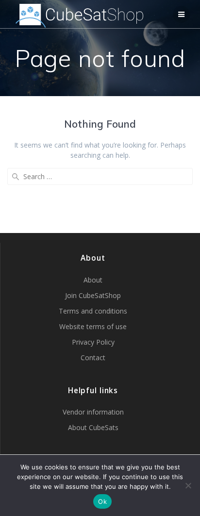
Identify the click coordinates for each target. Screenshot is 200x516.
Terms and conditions (93, 311)
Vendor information (93, 411)
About (92, 279)
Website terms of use (93, 326)
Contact (93, 357)
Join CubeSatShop (93, 295)
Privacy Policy (93, 342)
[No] (188, 485)
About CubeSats (93, 427)
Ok (102, 501)
